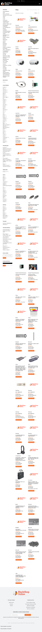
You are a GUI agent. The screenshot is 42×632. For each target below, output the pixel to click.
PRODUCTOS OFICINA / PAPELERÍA (6, 58)
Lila (3, 113)
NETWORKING (5, 48)
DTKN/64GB (18, 204)
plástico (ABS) (5, 215)
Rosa (3, 133)
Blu (3, 98)
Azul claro (4, 89)
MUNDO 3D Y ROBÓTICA (7, 47)
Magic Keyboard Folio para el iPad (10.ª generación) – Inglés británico (33, 321)
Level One (4, 192)
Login (19, 1)
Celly (3, 180)
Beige (4, 93)
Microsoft (4, 195)
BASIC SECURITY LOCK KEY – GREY (21, 93)
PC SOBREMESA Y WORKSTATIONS (6, 52)
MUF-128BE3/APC (19, 392)
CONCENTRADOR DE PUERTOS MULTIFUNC (32, 139)
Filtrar (4, 265)
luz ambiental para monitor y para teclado (7, 243)
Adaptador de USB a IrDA (7, 148)
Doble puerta (5, 224)
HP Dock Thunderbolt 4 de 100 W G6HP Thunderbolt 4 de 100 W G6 (21, 228)
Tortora (4, 136)
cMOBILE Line (31, 114)
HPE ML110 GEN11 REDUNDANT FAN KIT (32, 275)
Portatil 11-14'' (5, 171)
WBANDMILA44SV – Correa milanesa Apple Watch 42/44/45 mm (21, 576)
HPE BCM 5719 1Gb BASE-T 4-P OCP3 (21, 275)
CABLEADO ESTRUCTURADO (7, 15)
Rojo (3, 132)
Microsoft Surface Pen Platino (33, 344)
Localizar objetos (5, 241)
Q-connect (4, 199)
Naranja (4, 121)
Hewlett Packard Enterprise (7, 185)
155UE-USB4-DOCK (19, 27)
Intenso (4, 190)
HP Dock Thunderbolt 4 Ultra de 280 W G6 (21, 252)
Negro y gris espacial (6, 124)
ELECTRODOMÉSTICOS (6, 27)
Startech (4, 201)
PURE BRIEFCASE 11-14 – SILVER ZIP (20, 482)
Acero (4, 206)
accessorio (4, 147)
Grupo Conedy (27, 623)
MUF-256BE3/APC (31, 392)
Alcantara (4, 208)
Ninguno (4, 128)
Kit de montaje (5, 240)
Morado (4, 117)
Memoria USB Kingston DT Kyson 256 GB (20, 344)
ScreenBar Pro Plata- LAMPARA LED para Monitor (20, 507)
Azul (3, 88)
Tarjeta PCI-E (5, 248)
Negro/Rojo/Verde (6, 127)
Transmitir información (6, 166)
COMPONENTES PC (6, 21)
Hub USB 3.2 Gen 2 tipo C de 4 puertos (21, 297)
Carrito (23, 1)
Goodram (4, 183)
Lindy (4, 194)
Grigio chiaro (5, 109)
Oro (3, 129)
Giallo (4, 108)
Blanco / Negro (5, 97)
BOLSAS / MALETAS (6, 13)
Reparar (4, 164)
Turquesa (4, 138)
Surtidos (4, 134)
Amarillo (4, 87)
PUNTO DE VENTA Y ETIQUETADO (6, 60)
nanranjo (4, 119)
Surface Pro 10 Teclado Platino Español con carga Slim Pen (21, 552)
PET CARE (4, 54)
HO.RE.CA (4, 38)
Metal (4, 210)
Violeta (4, 142)
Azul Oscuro (5, 92)
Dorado (4, 106)
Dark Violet (4, 104)
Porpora (4, 131)
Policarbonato (5, 216)
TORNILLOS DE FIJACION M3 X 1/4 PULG (33, 552)
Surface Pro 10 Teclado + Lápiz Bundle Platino (33, 530)
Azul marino (5, 90)
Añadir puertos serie (6, 151)
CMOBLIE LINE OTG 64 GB (20, 138)
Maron (4, 114)
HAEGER (4, 184)
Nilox (3, 197)
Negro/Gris (4, 126)
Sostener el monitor (6, 165)
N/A (3, 211)
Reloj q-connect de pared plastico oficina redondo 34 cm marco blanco (33, 483)
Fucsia (4, 107)
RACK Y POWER (5, 61)
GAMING (4, 33)
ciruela (4, 102)
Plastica (4, 213)
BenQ (4, 179)
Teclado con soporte (6, 249)
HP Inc (4, 187)
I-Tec (3, 189)
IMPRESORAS (5, 39)
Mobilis (4, 196)
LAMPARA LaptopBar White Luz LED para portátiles (20, 320)
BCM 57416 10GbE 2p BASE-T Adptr (33, 93)
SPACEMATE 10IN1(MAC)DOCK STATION (21, 530)
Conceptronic (5, 181)
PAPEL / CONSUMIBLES (6, 49)
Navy (3, 122)
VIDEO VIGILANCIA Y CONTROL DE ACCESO (6, 73)
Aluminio (4, 209)
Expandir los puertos (6, 153)
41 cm (4, 82)
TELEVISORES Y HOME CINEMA (6, 71)
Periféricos (4, 53)
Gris (3, 111)
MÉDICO (4, 42)
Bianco (4, 94)
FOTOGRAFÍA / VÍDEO (6, 32)
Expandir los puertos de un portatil (7, 155)
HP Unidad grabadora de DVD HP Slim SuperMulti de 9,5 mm (33, 252)
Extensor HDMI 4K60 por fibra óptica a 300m (33, 205)
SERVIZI (4, 66)
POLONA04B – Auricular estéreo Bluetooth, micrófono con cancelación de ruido (21, 459)
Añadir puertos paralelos (7, 150)
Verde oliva (4, 141)
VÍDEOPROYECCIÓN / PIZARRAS (6, 77)
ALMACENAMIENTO (6, 11)
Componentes (5, 20)
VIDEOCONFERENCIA (6, 74)
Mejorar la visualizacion (6, 159)
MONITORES (5, 43)
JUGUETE (4, 41)
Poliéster (4, 218)
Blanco (4, 95)
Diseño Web (32, 623)
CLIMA (4, 17)
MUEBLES (4, 46)
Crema (4, 103)
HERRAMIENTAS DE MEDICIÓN (6, 36)
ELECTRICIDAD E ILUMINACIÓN (5, 26)
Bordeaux (4, 99)
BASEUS (4, 178)
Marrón (4, 116)
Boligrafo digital (5, 234)
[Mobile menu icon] (39, 4)
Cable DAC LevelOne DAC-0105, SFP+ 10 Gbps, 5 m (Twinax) (21, 115)
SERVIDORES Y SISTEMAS (7, 65)
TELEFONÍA (4, 69)
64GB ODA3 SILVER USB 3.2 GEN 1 (33, 49)
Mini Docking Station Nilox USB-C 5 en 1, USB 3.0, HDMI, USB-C (33, 367)
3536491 (17, 48)
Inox (3, 112)
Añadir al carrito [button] (18, 33)
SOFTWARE (5, 67)
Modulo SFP (5, 246)
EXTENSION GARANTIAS (6, 31)
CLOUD (4, 18)
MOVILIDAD (5, 44)
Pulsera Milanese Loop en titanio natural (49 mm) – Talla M (33, 458)
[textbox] (8, 255)
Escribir (4, 152)
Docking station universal (7, 239)
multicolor (4, 118)
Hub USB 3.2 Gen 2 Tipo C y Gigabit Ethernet (33, 297)
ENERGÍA (4, 28)
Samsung (4, 200)
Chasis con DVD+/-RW (6, 235)
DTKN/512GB (30, 183)
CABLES (4, 16)
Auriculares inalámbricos (7, 223)
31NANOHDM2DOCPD (32, 27)
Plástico (4, 214)
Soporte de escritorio (6, 247)
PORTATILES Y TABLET (6, 55)
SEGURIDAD (5, 62)
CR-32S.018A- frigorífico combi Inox (21, 161)
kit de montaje (5, 158)
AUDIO (4, 12)
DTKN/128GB (18, 183)
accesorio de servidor (6, 229)
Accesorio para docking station (6, 231)
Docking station (5, 237)
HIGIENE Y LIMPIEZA (6, 37)
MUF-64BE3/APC (31, 413)
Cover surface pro (5, 236)
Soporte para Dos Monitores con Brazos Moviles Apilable (33, 507)
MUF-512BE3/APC (19, 413)
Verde (4, 139)
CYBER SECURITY (6, 22)
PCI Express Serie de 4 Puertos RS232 (20, 436)
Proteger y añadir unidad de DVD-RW (7, 161)
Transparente (5, 137)
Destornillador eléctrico (32, 161)
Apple (4, 176)
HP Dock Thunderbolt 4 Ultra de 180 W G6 (33, 227)
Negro (4, 123)
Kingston (4, 191)
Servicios (4, 64)
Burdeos (4, 101)
